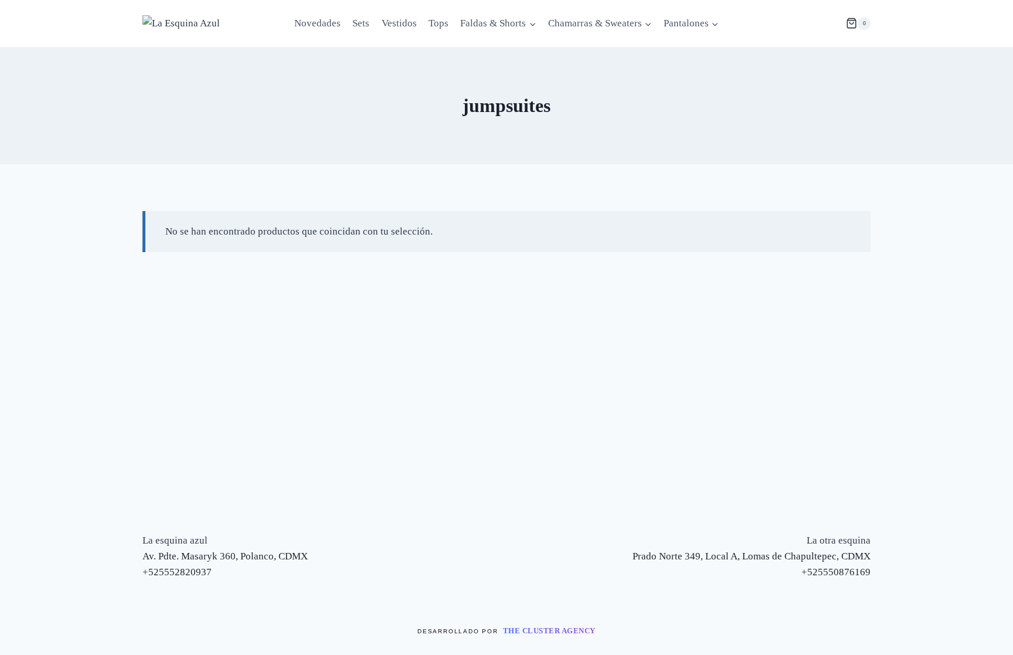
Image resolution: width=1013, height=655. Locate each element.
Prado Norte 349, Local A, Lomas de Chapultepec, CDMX (752, 556)
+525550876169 (836, 572)
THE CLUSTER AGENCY (549, 630)
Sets (360, 23)
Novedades (317, 23)
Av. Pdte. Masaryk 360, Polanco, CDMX (225, 556)
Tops (438, 23)
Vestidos (399, 23)
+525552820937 (177, 572)
